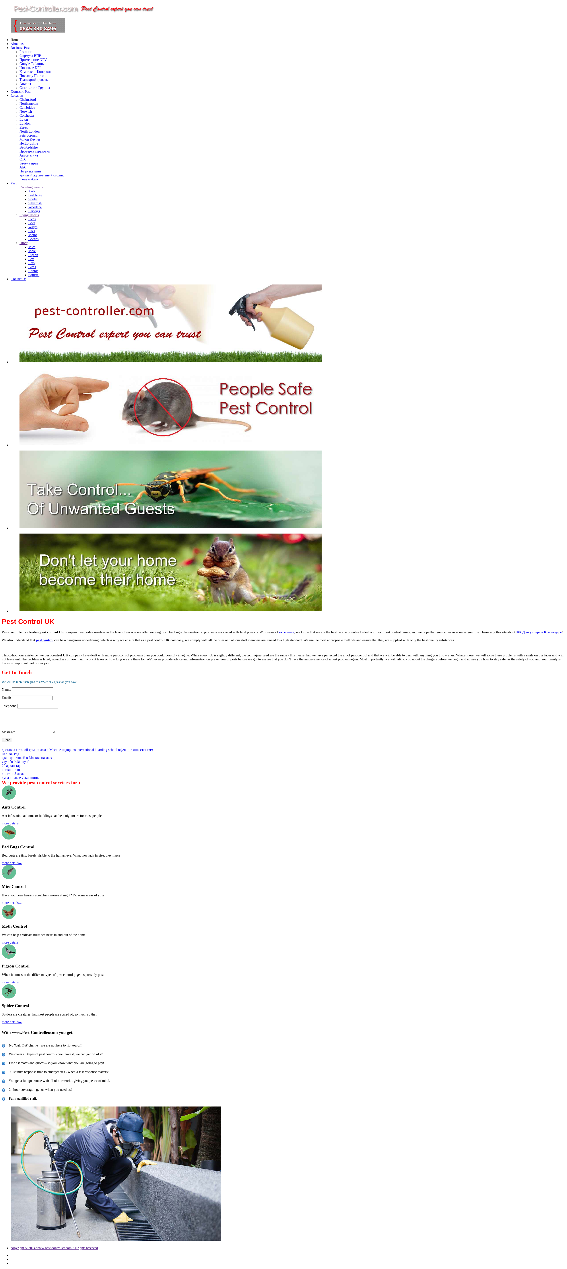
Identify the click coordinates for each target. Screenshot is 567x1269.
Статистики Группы (34, 87)
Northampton (28, 103)
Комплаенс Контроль (35, 72)
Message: (8, 732)
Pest (13, 183)
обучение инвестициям (135, 750)
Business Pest (20, 48)
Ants (31, 191)
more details (12, 823)
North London (29, 131)
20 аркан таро (12, 766)
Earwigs (34, 211)
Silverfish (35, 203)
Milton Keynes (29, 139)
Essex (23, 127)
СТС (23, 159)
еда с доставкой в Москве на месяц (28, 758)
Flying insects (29, 215)
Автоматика (28, 155)
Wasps (32, 227)
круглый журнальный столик (41, 175)
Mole (32, 251)
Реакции (25, 52)
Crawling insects (31, 187)
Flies (31, 231)
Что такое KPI (30, 68)
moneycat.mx (28, 179)
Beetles (33, 239)
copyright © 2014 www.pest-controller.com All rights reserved (54, 1248)
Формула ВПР (30, 56)
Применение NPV (33, 60)
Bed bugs (35, 195)
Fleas (32, 219)
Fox (31, 259)
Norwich (25, 111)
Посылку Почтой (32, 75)
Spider (32, 199)
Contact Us (18, 279)
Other (23, 243)
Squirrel (33, 275)
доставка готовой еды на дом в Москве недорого (39, 750)
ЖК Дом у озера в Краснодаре (539, 632)
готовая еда (10, 754)
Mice (31, 247)
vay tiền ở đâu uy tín (16, 762)
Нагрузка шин (30, 171)
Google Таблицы (32, 64)
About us (17, 44)
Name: (6, 689)
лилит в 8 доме (13, 774)
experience (286, 632)
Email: (6, 698)
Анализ (25, 83)
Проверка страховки (34, 151)
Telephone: (9, 706)
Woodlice (35, 207)
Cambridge (27, 107)
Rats (31, 263)
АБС (23, 167)
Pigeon (33, 255)
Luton (23, 119)
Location (17, 95)
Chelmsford (27, 99)
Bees (31, 223)
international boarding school (97, 750)
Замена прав (28, 163)
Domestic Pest (21, 91)
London (25, 123)
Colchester (26, 115)
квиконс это (11, 770)
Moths (32, 235)
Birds (32, 267)
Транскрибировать (33, 79)
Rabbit (33, 271)
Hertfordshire (28, 143)
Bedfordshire (28, 147)
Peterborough (28, 135)
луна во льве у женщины (20, 778)
